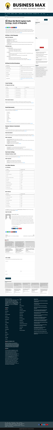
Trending (6, 19)
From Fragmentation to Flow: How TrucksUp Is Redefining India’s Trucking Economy (39, 327)
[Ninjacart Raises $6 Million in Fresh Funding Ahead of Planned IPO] (35, 285)
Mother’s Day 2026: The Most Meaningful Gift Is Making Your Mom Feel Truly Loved (41, 313)
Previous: (12, 236)
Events (46, 70)
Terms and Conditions (22, 330)
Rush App (29, 78)
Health (6, 324)
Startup (6, 335)
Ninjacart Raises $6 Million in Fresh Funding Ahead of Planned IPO (41, 59)
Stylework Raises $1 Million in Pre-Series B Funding (41, 57)
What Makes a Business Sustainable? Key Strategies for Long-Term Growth (41, 52)
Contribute (6, 15)
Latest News (8, 13)
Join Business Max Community (23, 323)
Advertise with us (22, 305)
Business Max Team (15, 214)
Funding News (7, 322)
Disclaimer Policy (22, 312)
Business (16, 13)
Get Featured (21, 320)
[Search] (47, 14)
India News (12, 13)
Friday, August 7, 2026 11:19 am (9, 292)
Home (5, 422)
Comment (6, 261)
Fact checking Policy (11, 424)
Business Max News (7, 314)
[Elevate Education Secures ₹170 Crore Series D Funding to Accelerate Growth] (18, 285)
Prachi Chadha (7, 291)
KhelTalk (27, 78)
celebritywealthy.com (23, 78)
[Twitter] (41, 47)
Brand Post (37, 67)
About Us (15, 303)
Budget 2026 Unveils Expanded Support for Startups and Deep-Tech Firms (41, 333)
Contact (44, 13)
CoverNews (28, 428)
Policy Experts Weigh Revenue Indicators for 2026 (40, 329)
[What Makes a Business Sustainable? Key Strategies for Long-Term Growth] (9, 285)
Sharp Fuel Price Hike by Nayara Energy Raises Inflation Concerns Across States (40, 322)
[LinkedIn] (43, 47)
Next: (28, 235)
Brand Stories (41, 67)
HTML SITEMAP (20, 424)
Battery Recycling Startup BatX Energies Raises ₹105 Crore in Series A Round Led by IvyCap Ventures (42, 62)
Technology (25, 13)
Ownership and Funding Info (23, 325)
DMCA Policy (18, 423)
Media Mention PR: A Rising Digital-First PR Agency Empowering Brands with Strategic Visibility (40, 318)
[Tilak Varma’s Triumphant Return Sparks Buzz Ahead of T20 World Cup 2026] (30, 244)
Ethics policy (21, 317)
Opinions (6, 332)
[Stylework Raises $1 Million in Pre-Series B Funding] (26, 285)
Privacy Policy (22, 425)
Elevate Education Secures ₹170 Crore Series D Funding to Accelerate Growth (41, 55)
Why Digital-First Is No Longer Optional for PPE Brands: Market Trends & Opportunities (41, 315)
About (41, 13)
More (38, 13)
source (21, 32)
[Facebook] (40, 47)
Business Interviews (29, 13)
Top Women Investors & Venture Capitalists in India (40, 331)
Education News (21, 13)
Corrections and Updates (23, 310)
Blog (20, 302)
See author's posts (15, 226)
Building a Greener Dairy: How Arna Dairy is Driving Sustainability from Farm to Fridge (40, 325)
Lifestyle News (41, 73)
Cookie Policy (20, 422)
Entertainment (35, 13)
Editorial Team (21, 315)
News (5, 13)
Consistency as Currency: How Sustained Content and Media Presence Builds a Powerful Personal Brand (40, 320)
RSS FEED (21, 328)
